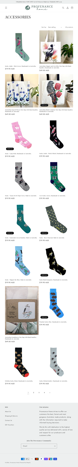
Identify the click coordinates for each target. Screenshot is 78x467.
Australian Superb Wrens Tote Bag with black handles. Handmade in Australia (21, 110)
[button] (6, 8)
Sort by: (44, 27)
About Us (8, 411)
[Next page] (50, 392)
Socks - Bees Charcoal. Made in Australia (51, 238)
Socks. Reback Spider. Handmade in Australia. (53, 381)
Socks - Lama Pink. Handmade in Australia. (18, 153)
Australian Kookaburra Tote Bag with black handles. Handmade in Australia (21, 338)
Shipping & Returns (11, 416)
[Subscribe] (55, 446)
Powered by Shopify (25, 462)
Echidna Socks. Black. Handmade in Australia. (19, 381)
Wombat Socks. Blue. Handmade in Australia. (53, 322)
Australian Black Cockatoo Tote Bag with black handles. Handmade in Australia (56, 110)
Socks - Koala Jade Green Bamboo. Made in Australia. (21, 238)
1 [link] (28, 392)
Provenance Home (15, 462)
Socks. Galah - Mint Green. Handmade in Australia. (20, 66)
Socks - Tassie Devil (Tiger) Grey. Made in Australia (20, 195)
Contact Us (8, 420)
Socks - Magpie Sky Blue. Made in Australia (18, 280)
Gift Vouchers (9, 425)
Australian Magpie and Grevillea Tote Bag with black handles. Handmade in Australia (55, 66)
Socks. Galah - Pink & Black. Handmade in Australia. (55, 153)
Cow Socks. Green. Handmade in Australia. (52, 195)
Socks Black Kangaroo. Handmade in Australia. (53, 280)
